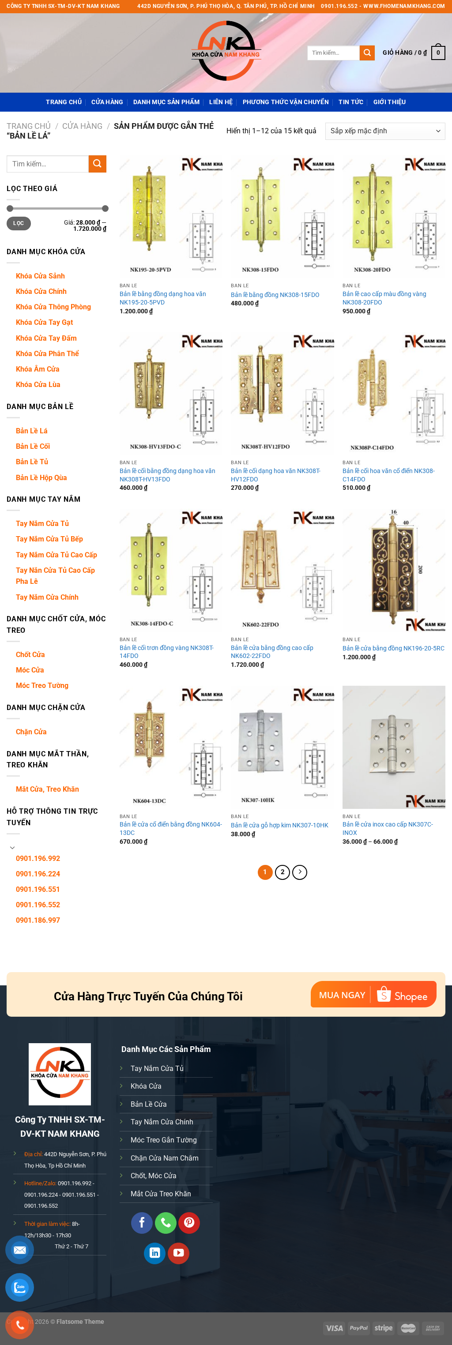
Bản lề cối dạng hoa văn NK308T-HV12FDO (275, 475)
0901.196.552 (38, 905)
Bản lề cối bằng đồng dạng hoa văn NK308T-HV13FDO (167, 475)
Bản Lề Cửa (149, 1104)
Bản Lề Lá (32, 431)
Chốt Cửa (30, 654)
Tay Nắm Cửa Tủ (42, 523)
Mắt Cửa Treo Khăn (161, 1194)
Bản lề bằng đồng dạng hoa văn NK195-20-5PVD (163, 298)
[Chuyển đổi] (12, 847)
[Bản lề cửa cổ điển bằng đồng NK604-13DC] (171, 747)
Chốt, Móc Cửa (154, 1176)
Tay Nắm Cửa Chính (47, 597)
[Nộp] (367, 52)
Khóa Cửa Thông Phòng (53, 307)
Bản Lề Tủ (32, 462)
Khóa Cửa (146, 1086)
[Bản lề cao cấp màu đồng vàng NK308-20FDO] (394, 216)
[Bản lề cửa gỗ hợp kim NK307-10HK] (282, 747)
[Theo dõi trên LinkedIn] (155, 1253)
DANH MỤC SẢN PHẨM (166, 102)
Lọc (18, 223)
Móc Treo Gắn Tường (164, 1140)
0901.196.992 (38, 858)
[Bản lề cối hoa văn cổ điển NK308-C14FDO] (394, 393)
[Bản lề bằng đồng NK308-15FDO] (282, 216)
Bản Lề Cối (33, 446)
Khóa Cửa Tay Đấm (46, 338)
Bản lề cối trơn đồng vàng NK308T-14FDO (167, 652)
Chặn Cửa (31, 732)
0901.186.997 (38, 920)
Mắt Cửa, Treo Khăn (47, 789)
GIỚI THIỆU (389, 102)
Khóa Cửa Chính (41, 291)
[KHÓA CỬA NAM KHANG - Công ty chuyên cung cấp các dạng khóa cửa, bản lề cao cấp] (226, 53)
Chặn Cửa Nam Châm (165, 1158)
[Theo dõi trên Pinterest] (189, 1223)
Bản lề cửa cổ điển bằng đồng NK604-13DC (171, 829)
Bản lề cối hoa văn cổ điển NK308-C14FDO (389, 475)
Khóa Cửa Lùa (38, 384)
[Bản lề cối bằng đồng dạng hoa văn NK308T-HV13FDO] (171, 393)
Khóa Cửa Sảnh (40, 276)
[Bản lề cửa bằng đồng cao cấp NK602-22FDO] (282, 570)
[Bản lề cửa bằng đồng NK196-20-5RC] (394, 570)
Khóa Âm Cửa (38, 369)
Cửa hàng (107, 102)
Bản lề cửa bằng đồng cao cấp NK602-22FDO (272, 652)
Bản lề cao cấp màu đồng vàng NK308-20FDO (384, 298)
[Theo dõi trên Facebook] (142, 1223)
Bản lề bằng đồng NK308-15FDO (275, 295)
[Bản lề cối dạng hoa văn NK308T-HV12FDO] (282, 393)
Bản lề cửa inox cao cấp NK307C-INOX (388, 829)
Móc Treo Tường (42, 685)
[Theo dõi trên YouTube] (178, 1253)
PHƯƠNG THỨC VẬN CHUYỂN (286, 102)
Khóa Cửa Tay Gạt (44, 322)
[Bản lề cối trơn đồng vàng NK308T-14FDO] (171, 570)
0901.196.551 (38, 889)
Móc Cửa (30, 670)
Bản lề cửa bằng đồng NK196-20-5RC (393, 648)
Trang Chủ (64, 102)
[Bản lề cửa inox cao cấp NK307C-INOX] (394, 747)
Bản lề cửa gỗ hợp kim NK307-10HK (279, 825)
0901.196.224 (38, 874)
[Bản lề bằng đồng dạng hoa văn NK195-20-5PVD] (171, 216)
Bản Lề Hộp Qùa (41, 477)
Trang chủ (29, 126)
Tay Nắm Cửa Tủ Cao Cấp (56, 555)
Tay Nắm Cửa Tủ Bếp (49, 539)
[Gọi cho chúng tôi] (166, 1223)
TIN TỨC (351, 102)
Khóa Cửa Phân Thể (47, 353)
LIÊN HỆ (221, 102)
